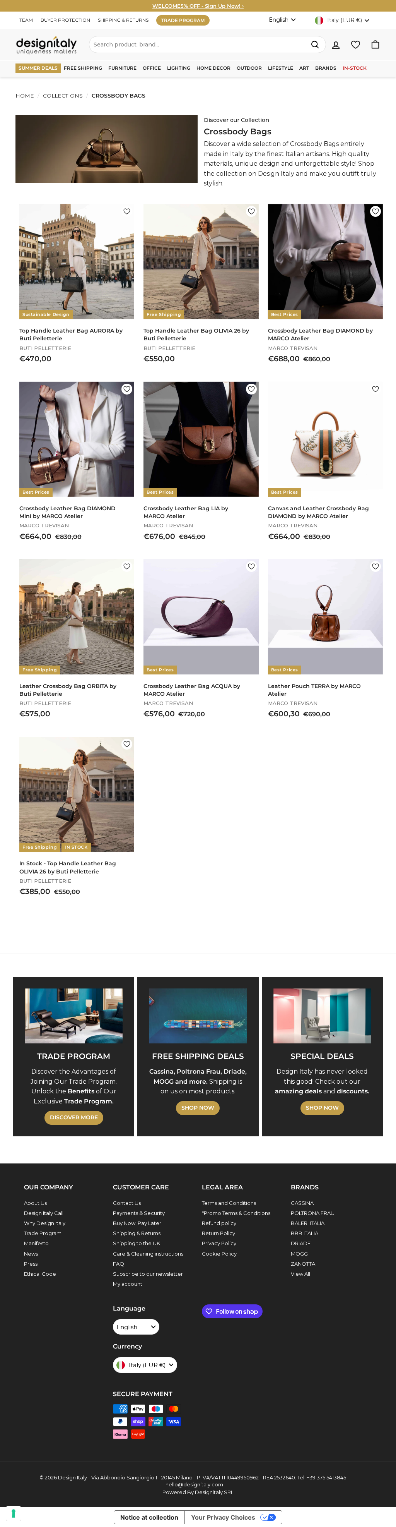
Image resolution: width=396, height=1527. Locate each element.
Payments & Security (139, 1213)
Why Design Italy (44, 1223)
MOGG (299, 1254)
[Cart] (375, 45)
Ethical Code (40, 1274)
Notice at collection (149, 1517)
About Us (35, 1203)
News (31, 1254)
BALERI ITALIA (307, 1223)
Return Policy (218, 1233)
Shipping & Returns (136, 1233)
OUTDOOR (249, 68)
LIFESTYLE (280, 68)
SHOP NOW (197, 1107)
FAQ (118, 1264)
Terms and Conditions (229, 1203)
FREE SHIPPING (83, 68)
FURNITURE (122, 68)
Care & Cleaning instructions (148, 1254)
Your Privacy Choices (223, 1517)
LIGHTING (178, 68)
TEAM (26, 20)
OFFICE (152, 68)
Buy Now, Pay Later (137, 1223)
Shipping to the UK (136, 1243)
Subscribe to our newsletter (148, 1274)
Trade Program (42, 1233)
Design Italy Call (43, 1213)
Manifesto (36, 1243)
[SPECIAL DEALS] (322, 1015)
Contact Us (127, 1203)
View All (300, 1274)
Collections (63, 96)
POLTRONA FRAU (313, 1213)
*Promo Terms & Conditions (236, 1213)
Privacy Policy (219, 1243)
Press (31, 1264)
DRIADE (301, 1243)
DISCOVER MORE (74, 1117)
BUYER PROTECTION (65, 20)
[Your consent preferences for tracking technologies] (13, 1513)
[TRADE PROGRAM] (74, 1015)
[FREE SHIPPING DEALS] (198, 1015)
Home (24, 96)
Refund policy (219, 1223)
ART (304, 68)
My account (127, 1284)
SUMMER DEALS (38, 68)
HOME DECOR (213, 68)
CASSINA (302, 1203)
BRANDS (325, 68)
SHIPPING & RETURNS (123, 20)
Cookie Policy (219, 1254)
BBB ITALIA (304, 1233)
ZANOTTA (303, 1264)
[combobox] (207, 44)
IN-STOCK (355, 68)
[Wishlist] (355, 45)
